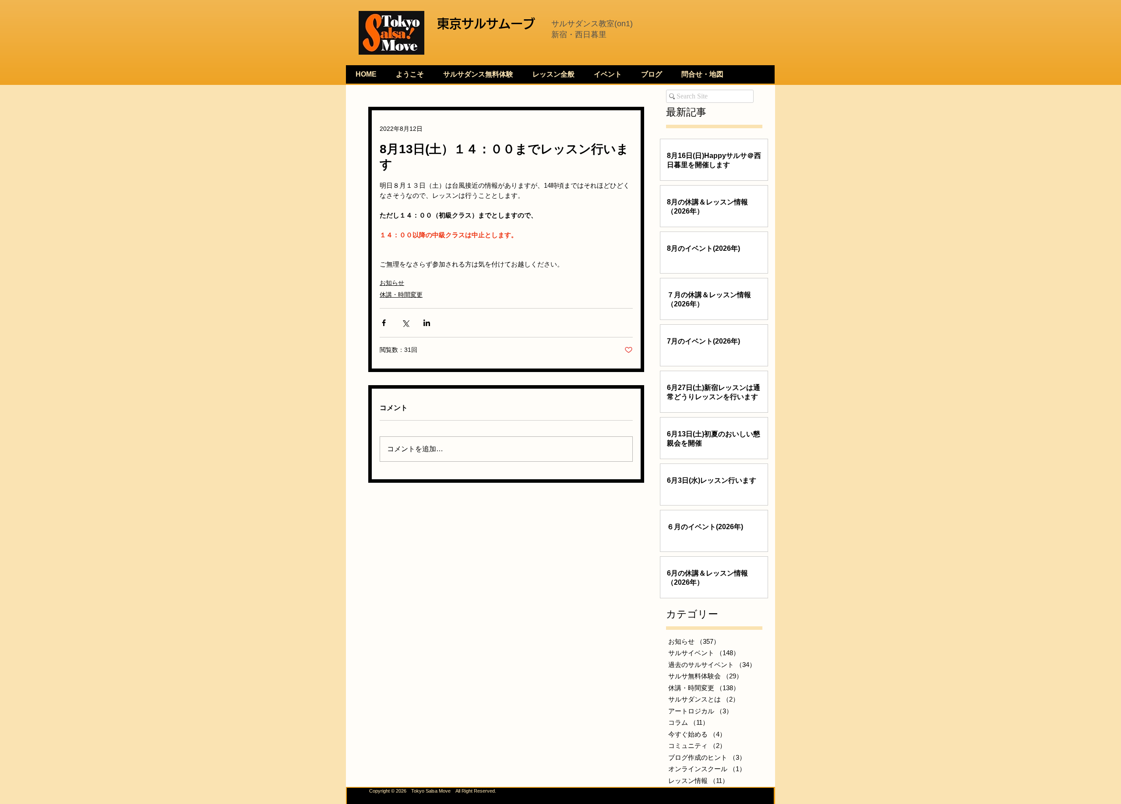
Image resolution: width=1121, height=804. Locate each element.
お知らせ (392, 282)
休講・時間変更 (401, 294)
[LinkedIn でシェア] (427, 323)
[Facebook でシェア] (384, 323)
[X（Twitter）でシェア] (405, 323)
